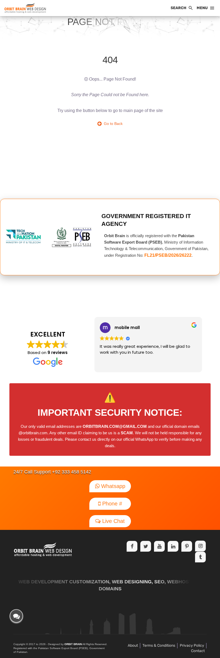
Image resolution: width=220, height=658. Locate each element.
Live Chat (113, 521)
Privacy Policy (192, 645)
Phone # (111, 504)
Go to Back (112, 123)
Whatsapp (112, 486)
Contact (198, 651)
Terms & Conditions (158, 645)
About (133, 645)
